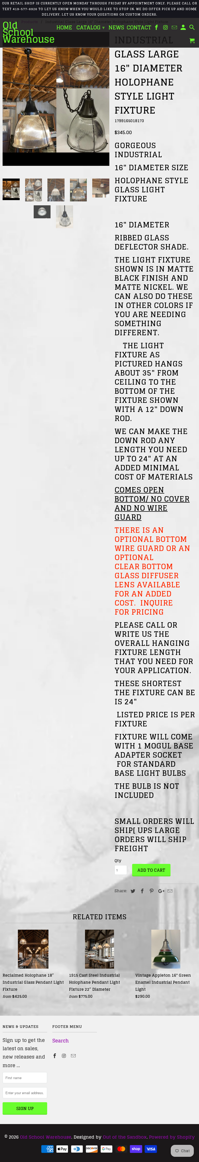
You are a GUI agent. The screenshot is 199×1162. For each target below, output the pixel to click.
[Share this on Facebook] (141, 891)
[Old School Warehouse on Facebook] (55, 1056)
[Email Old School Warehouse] (74, 1056)
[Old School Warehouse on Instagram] (64, 1056)
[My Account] (184, 28)
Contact (139, 28)
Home (64, 28)
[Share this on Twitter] (132, 891)
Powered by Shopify (172, 1137)
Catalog (90, 27)
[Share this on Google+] (160, 891)
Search (60, 1040)
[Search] (192, 28)
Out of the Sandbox (125, 1137)
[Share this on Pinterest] (151, 891)
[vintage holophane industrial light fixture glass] (56, 99)
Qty (118, 860)
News (116, 28)
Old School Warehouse (45, 1137)
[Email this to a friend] (169, 891)
